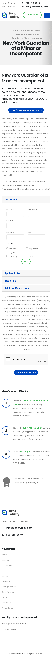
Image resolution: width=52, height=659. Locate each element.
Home (15, 30)
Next (26, 261)
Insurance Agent (14, 250)
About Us (5, 560)
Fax (29, 232)
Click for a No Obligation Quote (26, 110)
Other (31, 256)
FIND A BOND (32, 15)
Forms (4, 597)
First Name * (12, 209)
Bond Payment (8, 592)
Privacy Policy (7, 608)
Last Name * (33, 209)
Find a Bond (7, 565)
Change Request (9, 587)
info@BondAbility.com (36, 6)
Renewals (6, 581)
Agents (5, 576)
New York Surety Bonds (27, 34)
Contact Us (6, 603)
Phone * (10, 232)
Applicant (33, 248)
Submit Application (26, 372)
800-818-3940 (32, 3)
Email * (9, 220)
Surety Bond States (30, 30)
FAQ (3, 571)
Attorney (13, 256)
